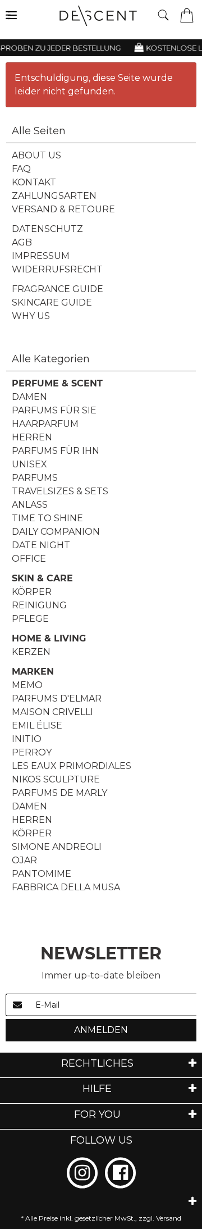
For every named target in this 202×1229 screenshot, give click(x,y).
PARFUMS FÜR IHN (55, 450)
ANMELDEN (101, 1030)
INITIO (27, 739)
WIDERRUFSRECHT (57, 269)
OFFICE (29, 558)
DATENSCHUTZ (47, 229)
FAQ (21, 168)
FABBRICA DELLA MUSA (66, 887)
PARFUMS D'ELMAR (57, 698)
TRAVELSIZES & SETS (60, 491)
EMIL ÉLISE (37, 725)
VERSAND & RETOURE (63, 209)
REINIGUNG (39, 605)
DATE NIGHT (41, 545)
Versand (168, 1218)
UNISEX (29, 464)
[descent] (102, 16)
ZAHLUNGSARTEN (54, 195)
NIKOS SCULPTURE (56, 779)
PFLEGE (30, 618)
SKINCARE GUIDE (52, 302)
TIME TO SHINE (47, 518)
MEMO (27, 685)
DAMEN (29, 397)
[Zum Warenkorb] (187, 14)
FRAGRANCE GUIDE (57, 289)
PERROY (32, 752)
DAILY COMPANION (56, 531)
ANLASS (30, 504)
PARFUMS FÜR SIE (54, 410)
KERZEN (31, 652)
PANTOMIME (41, 873)
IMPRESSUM (41, 256)
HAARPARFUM (45, 423)
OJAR (24, 860)
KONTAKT (34, 182)
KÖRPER (32, 591)
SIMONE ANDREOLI (57, 846)
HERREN (32, 437)
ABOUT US (36, 155)
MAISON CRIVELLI (52, 712)
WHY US (31, 316)
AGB (22, 242)
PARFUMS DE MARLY (59, 793)
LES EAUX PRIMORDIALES (71, 766)
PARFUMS (35, 477)
